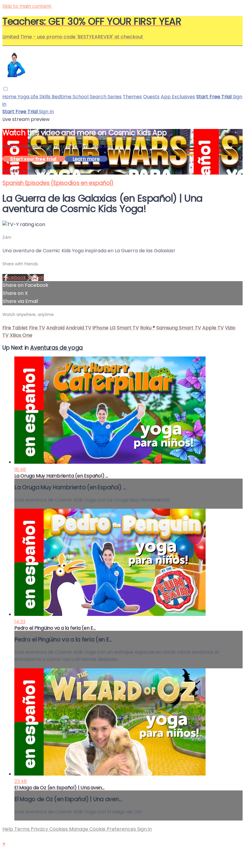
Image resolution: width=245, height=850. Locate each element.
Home (10, 96)
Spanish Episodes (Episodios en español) (58, 183)
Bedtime (62, 96)
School (81, 96)
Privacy (40, 829)
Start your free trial (33, 159)
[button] (5, 89)
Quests (151, 96)
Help (8, 829)
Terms (22, 829)
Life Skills (41, 96)
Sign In (46, 111)
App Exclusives (178, 96)
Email (37, 277)
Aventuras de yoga (56, 348)
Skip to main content (26, 6)
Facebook (14, 277)
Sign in (59, 170)
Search (99, 96)
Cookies (59, 829)
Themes (132, 96)
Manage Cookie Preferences (103, 829)
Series (115, 96)
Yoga (24, 96)
